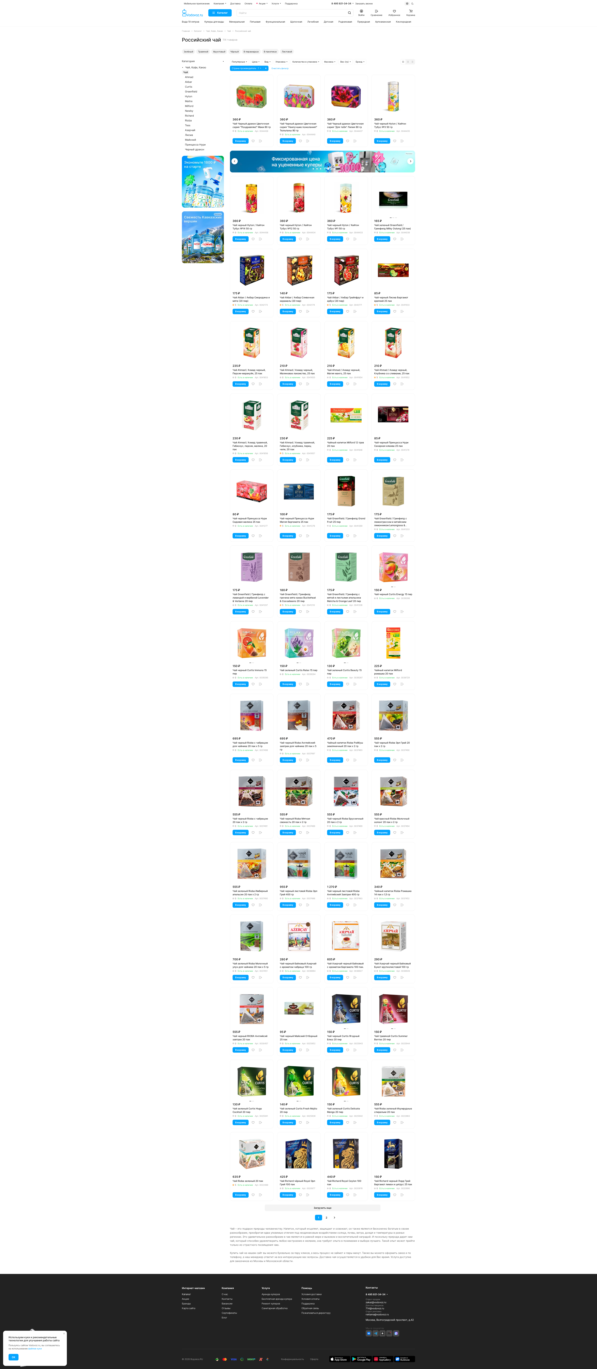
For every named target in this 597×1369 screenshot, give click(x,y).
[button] (234, 161)
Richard (189, 115)
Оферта (313, 1359)
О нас (225, 1294)
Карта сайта (188, 1308)
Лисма (189, 134)
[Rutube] (389, 1333)
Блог (224, 1317)
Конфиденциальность (292, 1359)
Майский (190, 139)
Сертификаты (229, 1312)
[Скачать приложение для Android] (361, 1358)
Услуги (266, 1288)
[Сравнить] (260, 141)
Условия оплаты (310, 1298)
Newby (189, 110)
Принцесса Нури (195, 144)
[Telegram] (376, 1333)
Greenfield (191, 91)
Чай (185, 72)
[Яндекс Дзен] (382, 1333)
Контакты (227, 1298)
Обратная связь (310, 1308)
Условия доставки (311, 1294)
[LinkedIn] (396, 1333)
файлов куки (35, 1348)
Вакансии (227, 1303)
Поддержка (308, 1303)
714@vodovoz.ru (375, 1308)
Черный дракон (194, 149)
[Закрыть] (64, 1333)
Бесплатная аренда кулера (277, 1298)
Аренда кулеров (271, 1294)
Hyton (188, 96)
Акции (185, 1298)
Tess (187, 125)
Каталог (186, 1294)
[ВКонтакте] (369, 1333)
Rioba (188, 120)
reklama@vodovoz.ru (377, 1314)
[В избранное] (253, 141)
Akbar (188, 81)
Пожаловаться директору (316, 1312)
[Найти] (349, 12)
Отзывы (226, 1308)
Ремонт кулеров (271, 1303)
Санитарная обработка (274, 1308)
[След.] (334, 1217)
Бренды (186, 1303)
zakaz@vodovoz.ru (376, 1302)
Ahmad (189, 77)
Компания (228, 1288)
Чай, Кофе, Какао (195, 67)
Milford (189, 106)
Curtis (188, 86)
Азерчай (190, 130)
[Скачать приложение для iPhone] (339, 1358)
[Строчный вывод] (407, 61)
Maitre (188, 101)
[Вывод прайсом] (412, 61)
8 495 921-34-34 (341, 3)
